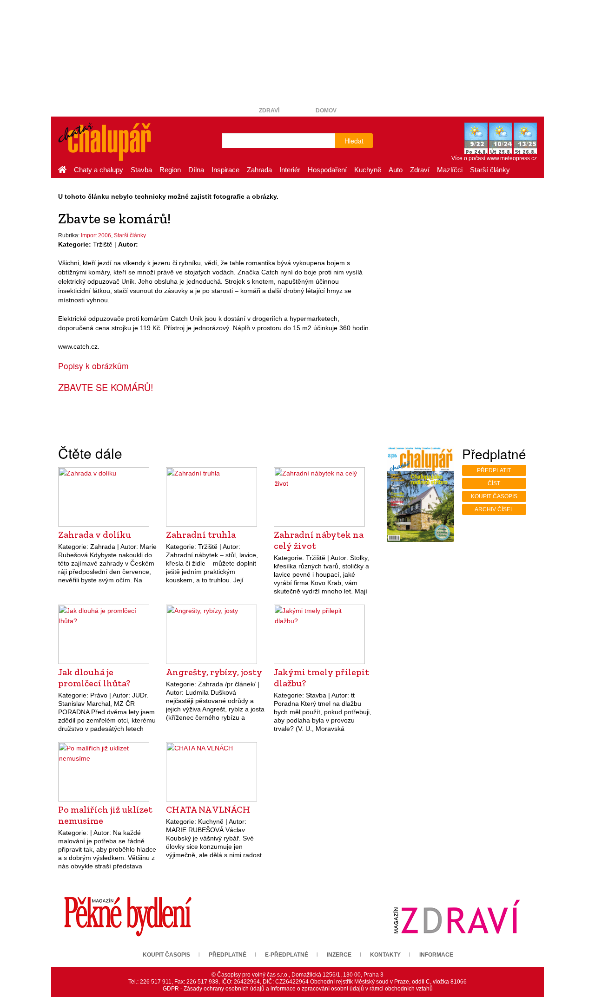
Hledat (354, 140)
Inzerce (339, 954)
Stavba (141, 170)
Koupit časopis (494, 496)
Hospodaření (327, 170)
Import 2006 (96, 235)
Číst (494, 483)
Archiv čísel (494, 509)
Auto (396, 170)
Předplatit (494, 470)
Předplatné (227, 954)
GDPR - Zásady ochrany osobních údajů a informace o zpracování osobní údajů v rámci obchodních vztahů (298, 988)
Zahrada (259, 170)
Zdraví (269, 110)
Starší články (490, 170)
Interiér (289, 170)
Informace (436, 954)
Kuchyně (367, 170)
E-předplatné (286, 954)
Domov (326, 110)
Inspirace (225, 170)
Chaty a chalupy (98, 170)
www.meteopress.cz (512, 158)
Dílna (196, 170)
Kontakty (385, 954)
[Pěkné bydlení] (128, 916)
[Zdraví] (456, 916)
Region (170, 170)
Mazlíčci (450, 170)
